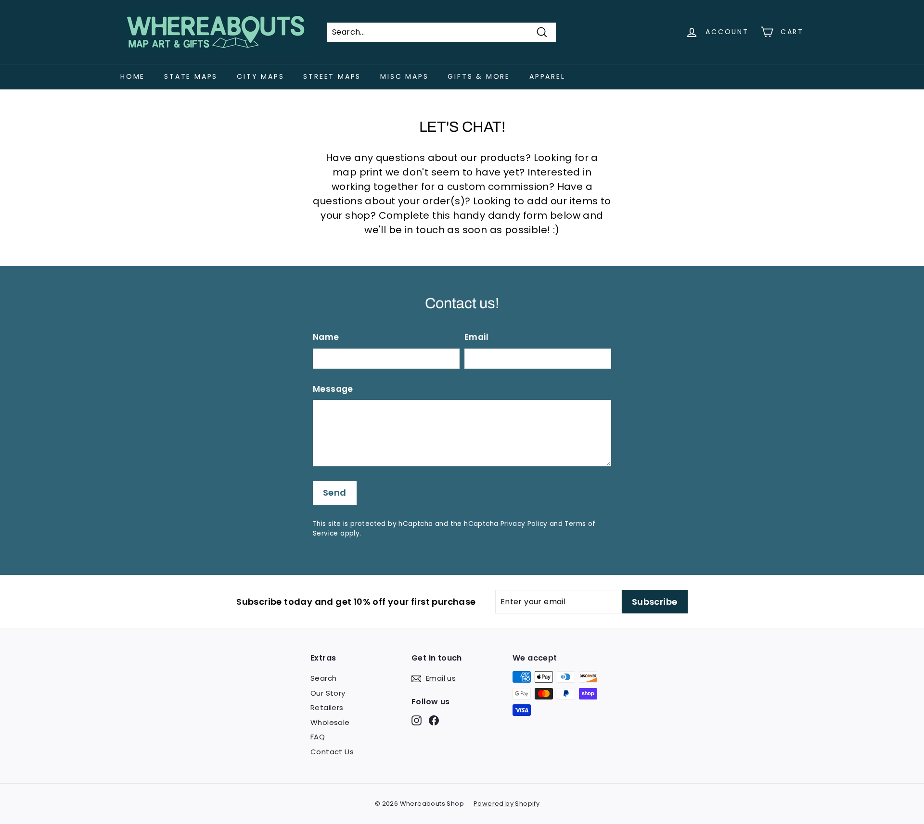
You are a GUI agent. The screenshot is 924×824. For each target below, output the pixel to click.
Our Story (328, 693)
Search (323, 678)
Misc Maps (404, 76)
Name (326, 337)
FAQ (317, 737)
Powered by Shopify (506, 803)
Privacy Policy (524, 523)
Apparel (547, 76)
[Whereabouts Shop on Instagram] (416, 720)
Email (476, 337)
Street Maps (332, 76)
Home (132, 76)
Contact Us (332, 752)
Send (334, 493)
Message (333, 389)
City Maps (260, 76)
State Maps (191, 76)
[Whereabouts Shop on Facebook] (434, 720)
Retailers (327, 707)
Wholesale (330, 722)
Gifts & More (479, 76)
